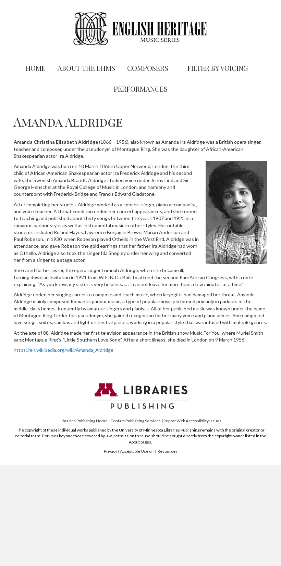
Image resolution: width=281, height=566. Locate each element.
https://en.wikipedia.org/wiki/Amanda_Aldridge (63, 350)
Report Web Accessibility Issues (192, 420)
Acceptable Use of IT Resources (149, 451)
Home (36, 68)
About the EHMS (86, 68)
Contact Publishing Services (135, 420)
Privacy (110, 451)
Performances (141, 88)
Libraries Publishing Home (84, 420)
